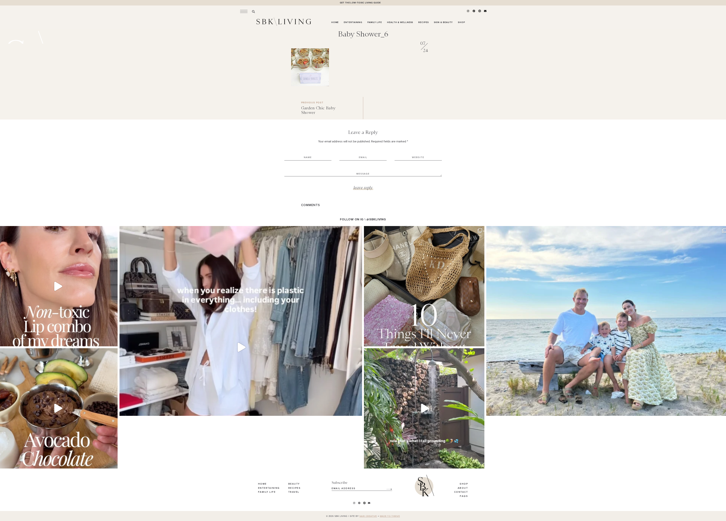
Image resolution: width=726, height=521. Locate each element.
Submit (387, 487)
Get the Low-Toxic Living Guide (360, 2)
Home (262, 484)
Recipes (294, 488)
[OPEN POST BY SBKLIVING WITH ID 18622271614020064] (424, 286)
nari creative (368, 516)
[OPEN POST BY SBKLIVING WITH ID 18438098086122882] (240, 347)
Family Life (267, 492)
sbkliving (56, 230)
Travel (293, 492)
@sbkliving (376, 219)
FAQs (464, 496)
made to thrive (390, 516)
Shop (464, 484)
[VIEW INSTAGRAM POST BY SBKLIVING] (113, 341)
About (463, 488)
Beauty (294, 484)
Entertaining (269, 488)
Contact (461, 492)
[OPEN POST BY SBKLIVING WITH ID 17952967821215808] (424, 408)
